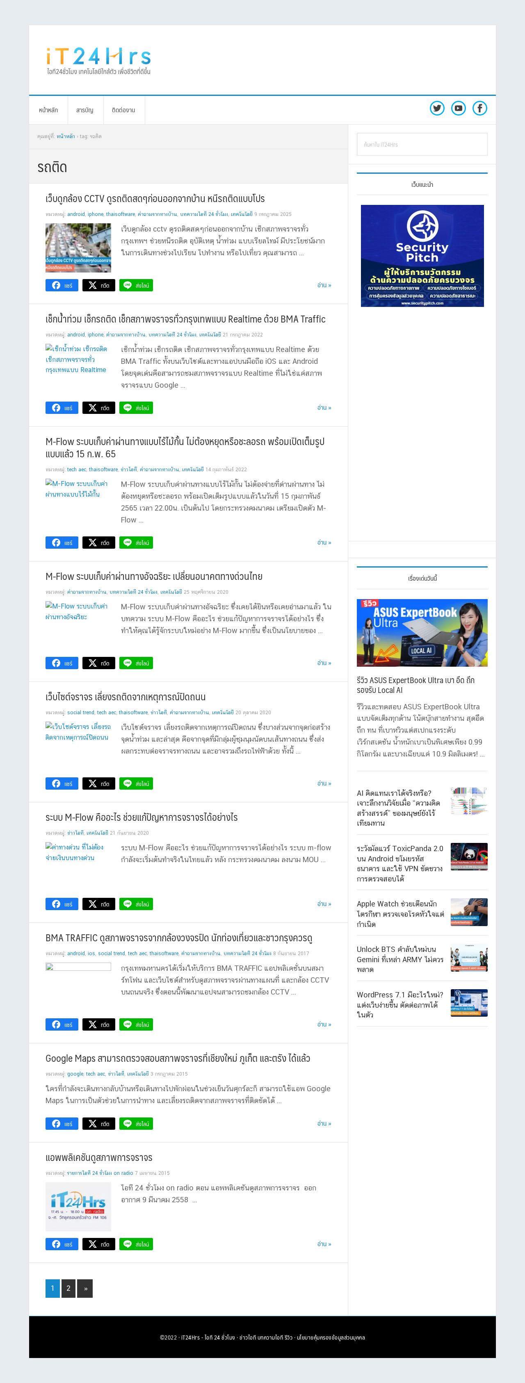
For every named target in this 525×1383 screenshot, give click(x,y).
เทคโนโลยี (242, 214)
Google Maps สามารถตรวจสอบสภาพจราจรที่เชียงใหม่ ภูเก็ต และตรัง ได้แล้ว (178, 1057)
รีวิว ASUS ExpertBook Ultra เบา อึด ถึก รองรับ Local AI (416, 685)
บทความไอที (270, 1337)
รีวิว (289, 1337)
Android (76, 214)
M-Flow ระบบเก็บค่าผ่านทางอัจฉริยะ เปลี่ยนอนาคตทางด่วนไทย (154, 576)
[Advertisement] (330, 59)
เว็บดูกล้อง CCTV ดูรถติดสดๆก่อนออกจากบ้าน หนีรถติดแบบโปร (155, 198)
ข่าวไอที (129, 469)
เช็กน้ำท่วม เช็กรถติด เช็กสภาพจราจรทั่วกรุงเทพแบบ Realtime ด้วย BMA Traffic (186, 318)
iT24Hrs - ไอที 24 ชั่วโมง (208, 1337)
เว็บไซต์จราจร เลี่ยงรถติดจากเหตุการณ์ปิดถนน (126, 696)
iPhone (95, 214)
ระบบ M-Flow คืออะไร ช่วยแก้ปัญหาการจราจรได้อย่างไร (142, 816)
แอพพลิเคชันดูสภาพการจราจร (99, 1157)
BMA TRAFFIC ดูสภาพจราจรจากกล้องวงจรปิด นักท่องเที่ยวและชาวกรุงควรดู (179, 937)
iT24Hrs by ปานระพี (99, 59)
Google (75, 1074)
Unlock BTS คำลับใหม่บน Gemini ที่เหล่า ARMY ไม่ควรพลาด (400, 959)
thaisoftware (120, 214)
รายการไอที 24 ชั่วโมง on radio (100, 1173)
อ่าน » (324, 284)
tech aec (76, 469)
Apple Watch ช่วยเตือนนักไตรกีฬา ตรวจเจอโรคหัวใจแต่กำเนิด (400, 913)
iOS (91, 953)
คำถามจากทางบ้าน (157, 214)
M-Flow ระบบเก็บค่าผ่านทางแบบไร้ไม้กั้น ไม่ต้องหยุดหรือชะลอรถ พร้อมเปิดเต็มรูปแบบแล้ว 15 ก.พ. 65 (185, 447)
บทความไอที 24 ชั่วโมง (204, 214)
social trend (80, 712)
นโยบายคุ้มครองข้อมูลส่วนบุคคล (331, 1337)
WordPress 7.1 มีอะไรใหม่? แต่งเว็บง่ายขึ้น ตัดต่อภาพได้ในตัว (400, 1004)
